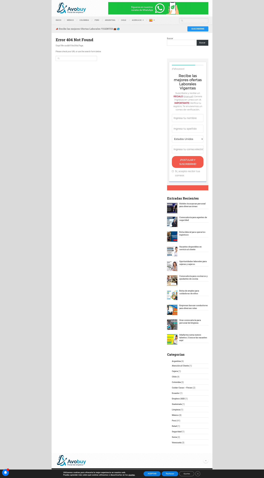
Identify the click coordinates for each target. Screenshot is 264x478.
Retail (174, 426)
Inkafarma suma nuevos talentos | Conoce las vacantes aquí (193, 337)
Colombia (84, 20)
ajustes (131, 475)
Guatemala (177, 404)
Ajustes (186, 473)
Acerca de (136, 20)
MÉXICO (70, 20)
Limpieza (176, 410)
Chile (174, 377)
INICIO (58, 20)
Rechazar (170, 473)
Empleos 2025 (178, 399)
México (175, 415)
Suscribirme (197, 29)
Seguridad (177, 432)
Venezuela (176, 442)
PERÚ (97, 20)
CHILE (123, 20)
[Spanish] (151, 21)
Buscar (170, 38)
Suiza (174, 437)
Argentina (176, 361)
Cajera (175, 371)
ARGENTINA (110, 20)
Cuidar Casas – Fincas (182, 388)
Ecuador (176, 393)
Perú (174, 421)
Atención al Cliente (180, 366)
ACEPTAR (152, 473)
